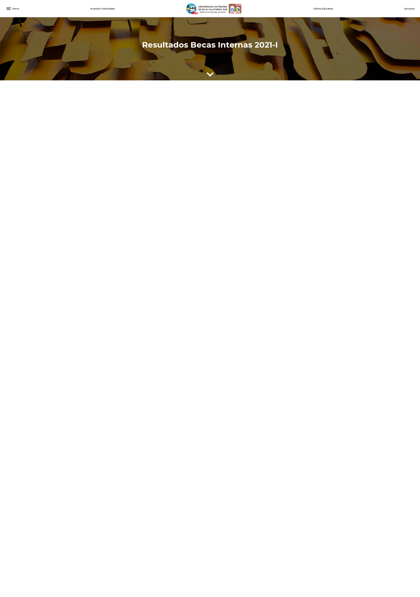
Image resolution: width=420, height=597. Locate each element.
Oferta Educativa (323, 8)
